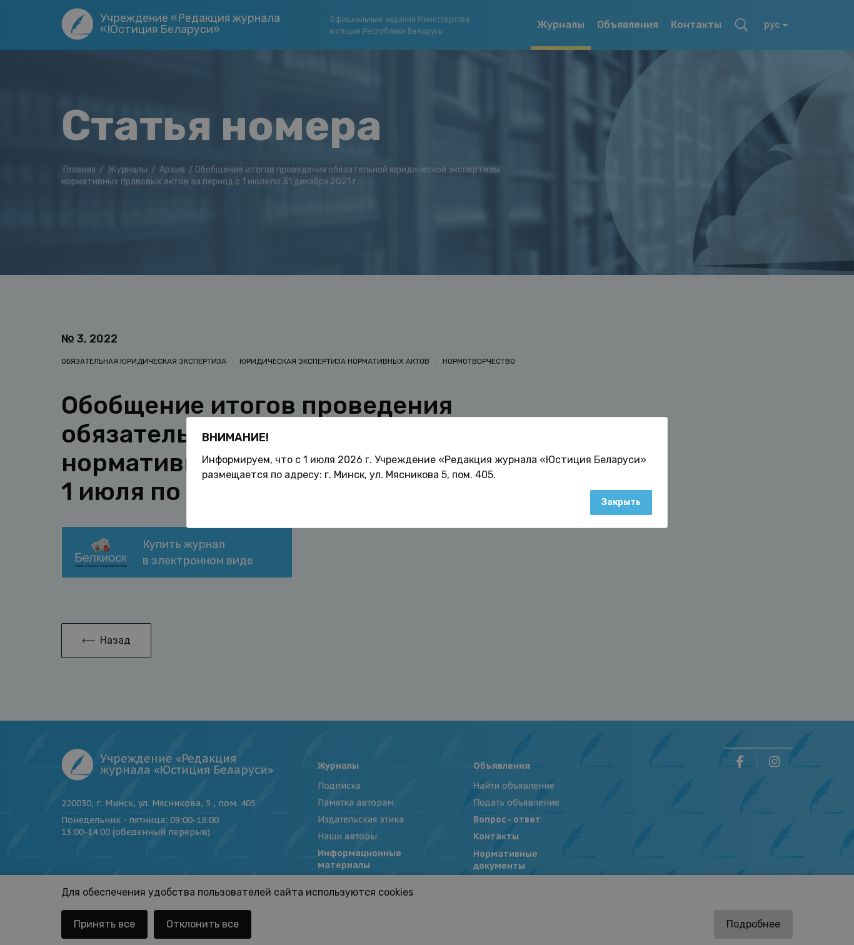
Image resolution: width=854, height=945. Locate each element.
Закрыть (621, 502)
